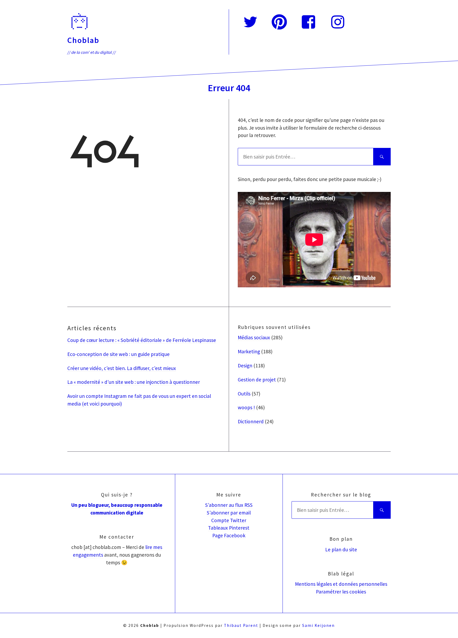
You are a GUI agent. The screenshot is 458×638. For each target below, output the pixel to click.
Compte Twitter (228, 520)
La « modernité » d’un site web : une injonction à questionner (133, 382)
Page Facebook (228, 535)
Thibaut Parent (241, 625)
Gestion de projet (257, 379)
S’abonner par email (229, 512)
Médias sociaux (254, 337)
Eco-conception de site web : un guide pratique (118, 354)
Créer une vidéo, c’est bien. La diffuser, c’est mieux (121, 368)
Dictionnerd (251, 421)
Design (245, 365)
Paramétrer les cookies (341, 591)
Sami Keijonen (318, 625)
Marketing (249, 351)
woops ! (246, 407)
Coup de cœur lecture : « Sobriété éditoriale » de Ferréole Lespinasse (141, 340)
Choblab (83, 40)
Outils (244, 393)
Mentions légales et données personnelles (341, 584)
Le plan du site (341, 549)
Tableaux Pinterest (228, 528)
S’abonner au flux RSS (229, 505)
